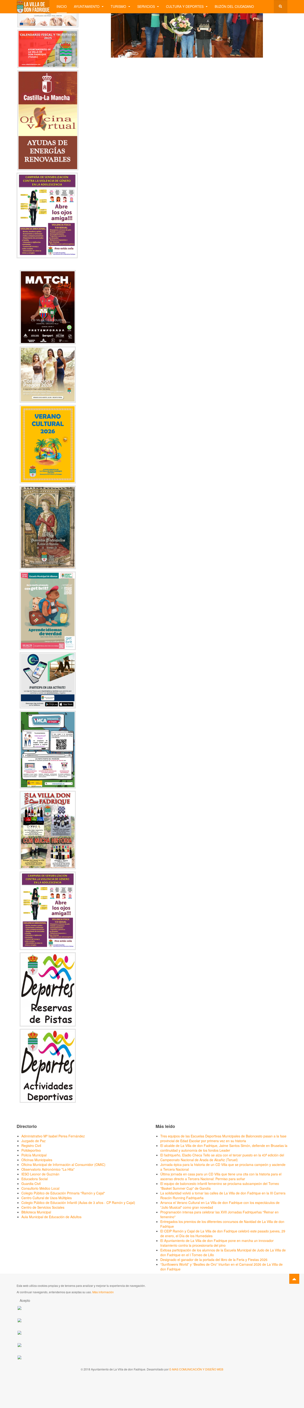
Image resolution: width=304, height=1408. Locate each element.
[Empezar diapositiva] (169, 62)
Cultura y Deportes (185, 6)
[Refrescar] (189, 62)
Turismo (119, 6)
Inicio (62, 6)
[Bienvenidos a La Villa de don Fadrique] (33, 6)
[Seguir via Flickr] (19, 1344)
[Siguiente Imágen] (229, 62)
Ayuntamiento (87, 6)
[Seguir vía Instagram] (19, 1357)
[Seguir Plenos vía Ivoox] (19, 1332)
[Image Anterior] (100, 62)
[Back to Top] (294, 1279)
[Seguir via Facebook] (19, 1307)
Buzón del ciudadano (234, 6)
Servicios (146, 6)
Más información (103, 1292)
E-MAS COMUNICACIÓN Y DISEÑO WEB (196, 1369)
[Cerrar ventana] (209, 62)
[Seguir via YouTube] (19, 1320)
